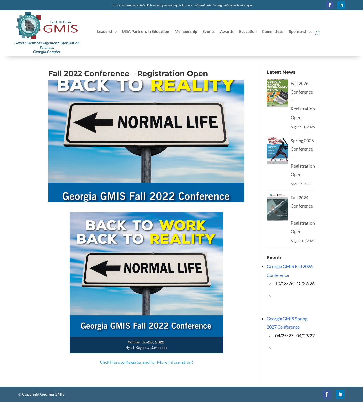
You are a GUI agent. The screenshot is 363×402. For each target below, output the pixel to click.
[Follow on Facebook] (330, 5)
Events (208, 32)
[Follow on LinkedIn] (341, 5)
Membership (186, 32)
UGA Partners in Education (145, 32)
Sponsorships (300, 32)
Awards (227, 32)
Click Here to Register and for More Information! (146, 362)
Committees (272, 32)
